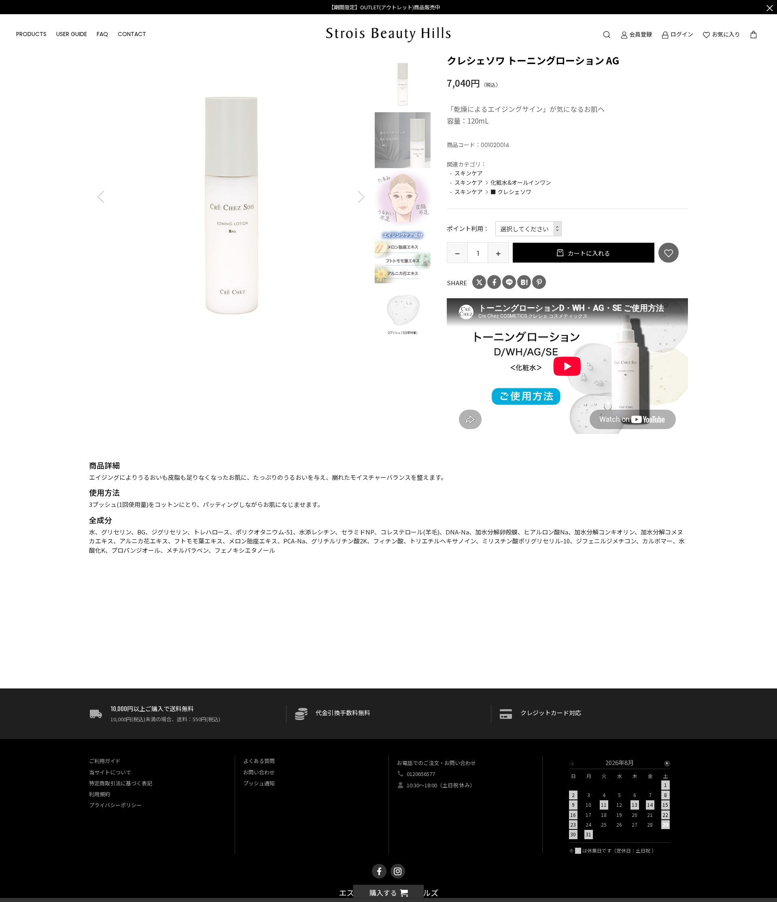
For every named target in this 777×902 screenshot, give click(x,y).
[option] (231, 197)
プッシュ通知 (259, 783)
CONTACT (132, 34)
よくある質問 (259, 761)
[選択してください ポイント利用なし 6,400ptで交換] (528, 228)
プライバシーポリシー (115, 805)
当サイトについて (110, 772)
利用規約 (99, 794)
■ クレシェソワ (510, 192)
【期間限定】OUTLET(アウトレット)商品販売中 (384, 7)
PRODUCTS (31, 34)
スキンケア (468, 173)
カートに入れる (588, 253)
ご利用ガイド (105, 761)
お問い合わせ (259, 772)
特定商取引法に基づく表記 (120, 783)
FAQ (102, 34)
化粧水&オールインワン (520, 182)
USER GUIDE (71, 34)
